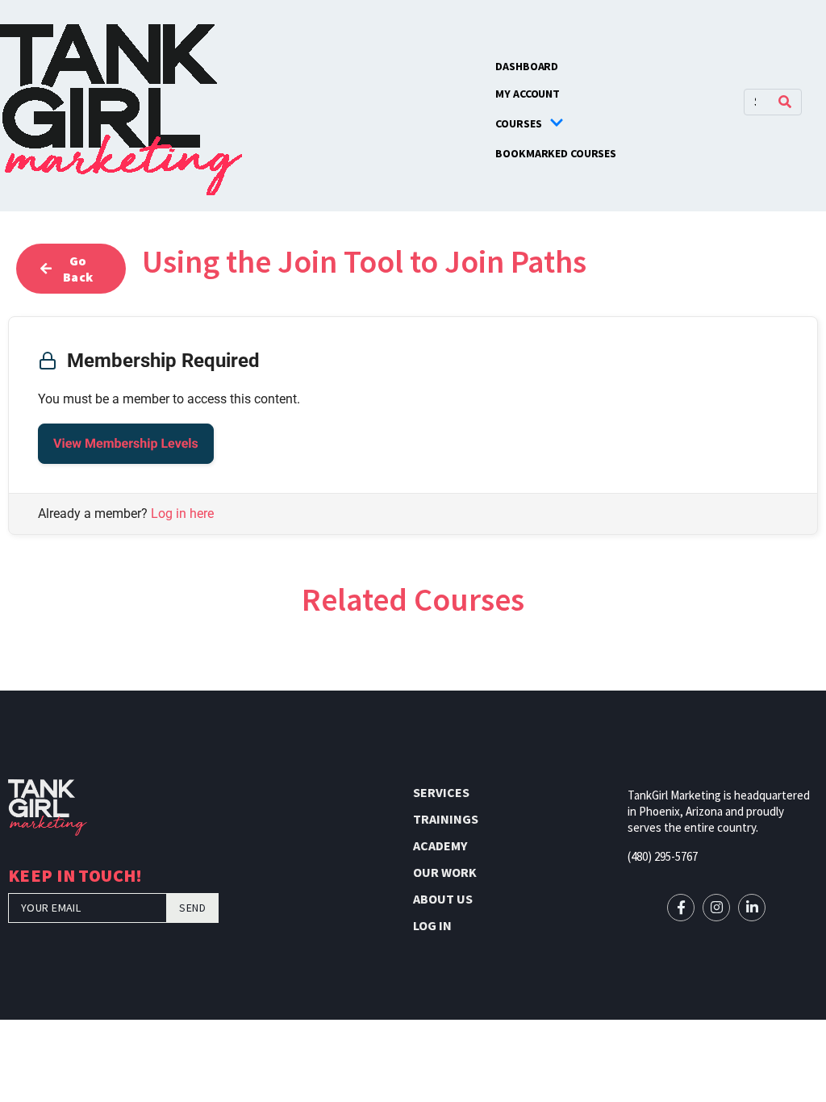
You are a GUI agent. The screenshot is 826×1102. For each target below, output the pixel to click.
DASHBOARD (526, 66)
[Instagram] (716, 907)
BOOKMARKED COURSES (555, 153)
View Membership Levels (125, 443)
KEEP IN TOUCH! (75, 877)
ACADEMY (440, 845)
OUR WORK (445, 872)
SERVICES (441, 792)
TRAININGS (445, 819)
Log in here (182, 513)
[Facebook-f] (681, 907)
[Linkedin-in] (752, 907)
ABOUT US (443, 899)
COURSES (518, 123)
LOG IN (432, 925)
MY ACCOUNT (527, 93)
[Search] (785, 102)
